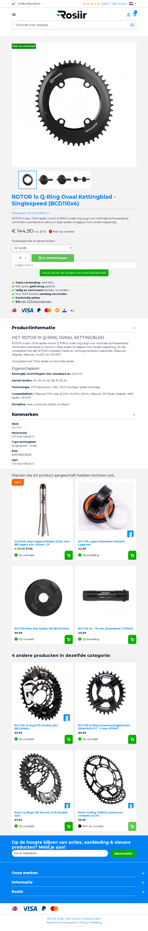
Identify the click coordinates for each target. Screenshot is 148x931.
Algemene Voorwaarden (61, 922)
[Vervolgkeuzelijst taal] (132, 3)
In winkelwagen (55, 258)
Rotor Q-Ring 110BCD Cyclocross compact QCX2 (100, 814)
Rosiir (17, 891)
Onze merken (25, 873)
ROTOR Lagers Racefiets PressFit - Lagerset (102, 543)
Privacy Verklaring (90, 922)
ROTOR (16, 427)
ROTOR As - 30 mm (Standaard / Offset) (105, 628)
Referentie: (19, 213)
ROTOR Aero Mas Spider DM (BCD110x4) (41, 628)
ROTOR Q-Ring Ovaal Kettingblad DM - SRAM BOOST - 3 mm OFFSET (104, 727)
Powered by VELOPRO (74, 926)
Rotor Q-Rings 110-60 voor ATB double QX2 (40, 814)
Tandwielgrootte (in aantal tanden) (33, 241)
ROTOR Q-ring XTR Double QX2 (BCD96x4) (36, 727)
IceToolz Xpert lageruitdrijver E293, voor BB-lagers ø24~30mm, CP (42, 543)
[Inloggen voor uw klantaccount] (128, 14)
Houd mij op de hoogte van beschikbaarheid (74, 272)
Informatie (22, 882)
